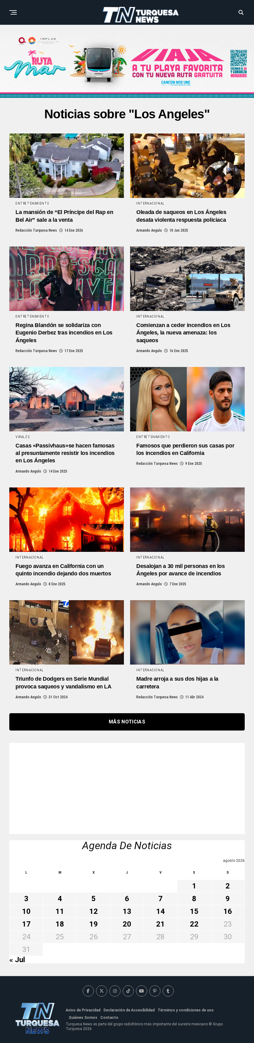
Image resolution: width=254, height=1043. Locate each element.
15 (194, 911)
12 (93, 911)
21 (160, 924)
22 (194, 924)
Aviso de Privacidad (83, 1010)
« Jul (17, 959)
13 (127, 911)
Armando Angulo (149, 230)
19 (93, 924)
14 (160, 911)
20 (127, 924)
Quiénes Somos (83, 1017)
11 (59, 911)
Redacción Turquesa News (36, 230)
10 (26, 911)
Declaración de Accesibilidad (129, 1010)
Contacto (109, 1017)
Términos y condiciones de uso (186, 1010)
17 (26, 924)
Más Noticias (127, 722)
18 (59, 924)
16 (227, 911)
